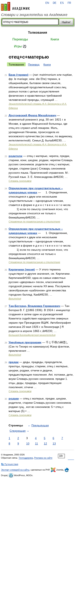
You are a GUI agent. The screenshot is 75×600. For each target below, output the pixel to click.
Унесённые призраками (25, 342)
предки (14, 362)
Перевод (33, 64)
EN (47, 3)
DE (54, 3)
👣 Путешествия (9, 464)
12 (45, 443)
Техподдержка (26, 458)
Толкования (37, 32)
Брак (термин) (18, 74)
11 (36, 443)
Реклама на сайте (43, 458)
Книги (55, 39)
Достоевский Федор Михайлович (32, 115)
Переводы (20, 39)
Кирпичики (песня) (22, 269)
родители (15, 156)
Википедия (15, 298)
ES (62, 3)
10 (27, 443)
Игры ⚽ (20, 46)
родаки (14, 398)
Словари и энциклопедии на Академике (34, 15)
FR (69, 3)
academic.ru (15, 6)
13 (54, 443)
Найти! (66, 22)
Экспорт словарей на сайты (15, 470)
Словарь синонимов (20, 181)
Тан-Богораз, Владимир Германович (34, 305)
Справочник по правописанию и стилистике (34, 221)
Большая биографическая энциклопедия (32, 335)
